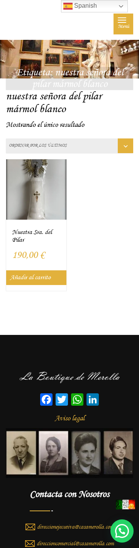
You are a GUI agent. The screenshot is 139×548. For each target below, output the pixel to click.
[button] (122, 531)
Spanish (85, 5)
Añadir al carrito (30, 277)
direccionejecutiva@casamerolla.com (75, 527)
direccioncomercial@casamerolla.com (75, 543)
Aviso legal (70, 418)
